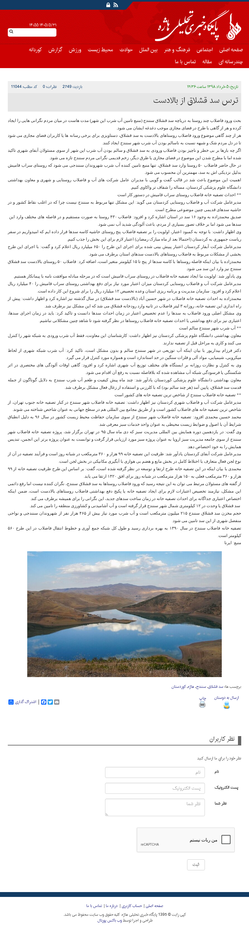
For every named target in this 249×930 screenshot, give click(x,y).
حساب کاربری (132, 906)
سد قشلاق (215, 687)
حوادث (126, 50)
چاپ (202, 698)
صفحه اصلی (231, 50)
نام (217, 771)
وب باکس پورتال (110, 920)
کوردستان (179, 687)
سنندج (201, 687)
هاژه (191, 687)
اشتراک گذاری (25, 702)
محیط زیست (100, 50)
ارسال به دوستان (226, 698)
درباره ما (112, 906)
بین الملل (148, 50)
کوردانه (35, 50)
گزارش (55, 50)
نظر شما (221, 803)
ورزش (75, 50)
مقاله (207, 62)
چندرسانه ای (231, 62)
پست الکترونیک (226, 787)
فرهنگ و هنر (177, 50)
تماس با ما (185, 62)
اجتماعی (204, 50)
